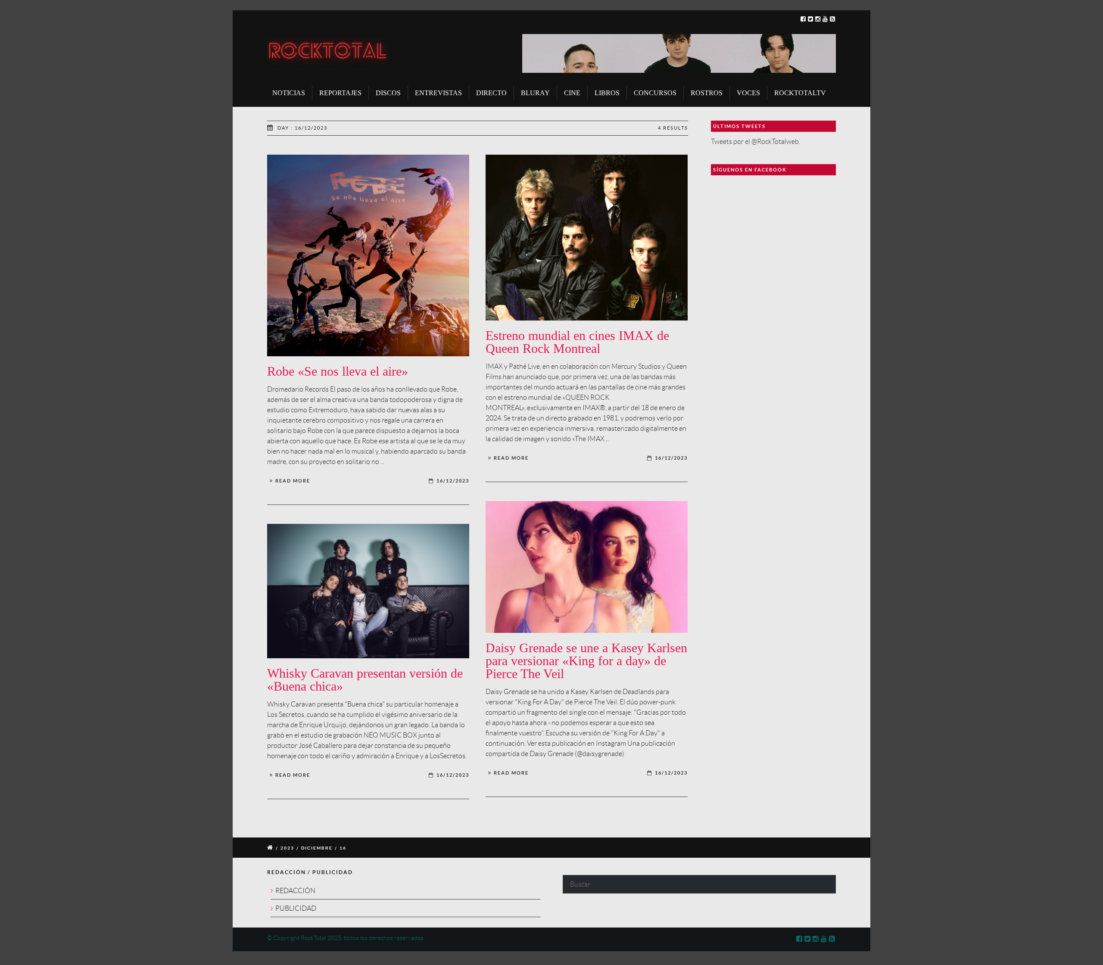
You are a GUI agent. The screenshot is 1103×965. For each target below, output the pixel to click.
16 (343, 848)
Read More (292, 480)
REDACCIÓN (295, 890)
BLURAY (535, 92)
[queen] (587, 238)
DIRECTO (491, 92)
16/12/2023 (452, 480)
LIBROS (607, 92)
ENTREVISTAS (438, 92)
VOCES (748, 92)
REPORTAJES (340, 92)
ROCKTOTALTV (800, 92)
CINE (572, 92)
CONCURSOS (655, 92)
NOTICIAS (288, 92)
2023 (287, 848)
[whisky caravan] (368, 591)
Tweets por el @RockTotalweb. (755, 141)
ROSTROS (707, 92)
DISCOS (388, 92)
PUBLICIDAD (295, 908)
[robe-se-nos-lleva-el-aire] (368, 256)
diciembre (317, 848)
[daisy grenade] (587, 567)
